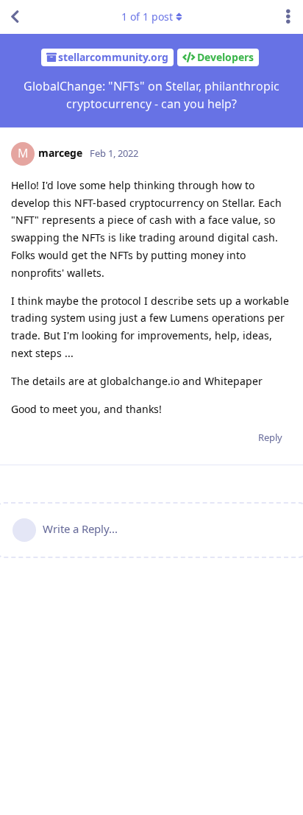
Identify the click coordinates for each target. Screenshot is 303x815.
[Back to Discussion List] (14, 17)
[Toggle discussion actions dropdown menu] (288, 17)
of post (147, 17)
